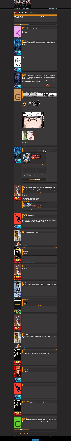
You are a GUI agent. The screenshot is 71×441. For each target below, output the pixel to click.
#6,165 (56, 89)
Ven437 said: (24, 186)
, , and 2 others (28, 87)
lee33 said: (24, 74)
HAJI (17, 258)
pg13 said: (24, 282)
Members (26, 8)
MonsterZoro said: (25, 299)
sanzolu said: (24, 40)
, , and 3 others (28, 262)
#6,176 (56, 349)
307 (18, 24)
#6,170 (56, 247)
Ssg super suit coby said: (25, 201)
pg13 (17, 224)
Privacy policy (53, 436)
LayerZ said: (24, 333)
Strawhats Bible (18, 360)
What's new (22, 8)
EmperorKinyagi (17, 309)
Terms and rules (49, 436)
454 (26, 24)
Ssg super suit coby (17, 50)
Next (28, 24)
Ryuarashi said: (24, 214)
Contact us (46, 436)
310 (22, 24)
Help (55, 436)
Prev (14, 24)
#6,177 (56, 366)
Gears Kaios (17, 377)
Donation (18, 8)
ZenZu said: (24, 91)
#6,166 (56, 147)
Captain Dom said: (25, 384)
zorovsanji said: (24, 418)
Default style (15, 436)
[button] (20, 8)
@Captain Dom (24, 387)
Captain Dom (18, 292)
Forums (15, 8)
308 (19, 24)
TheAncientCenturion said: (26, 265)
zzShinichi (17, 67)
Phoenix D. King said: (25, 367)
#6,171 (56, 264)
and (26, 145)
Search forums (18, 9)
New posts (15, 9)
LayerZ (18, 196)
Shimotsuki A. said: (25, 27)
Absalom (15, 13)
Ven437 (18, 84)
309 (21, 24)
